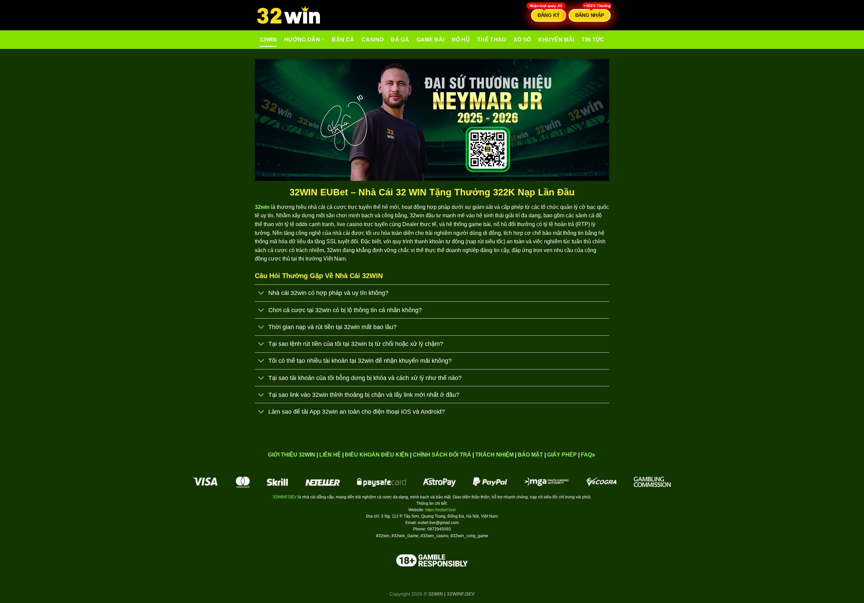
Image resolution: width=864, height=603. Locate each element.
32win (268, 40)
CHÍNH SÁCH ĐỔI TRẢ (442, 455)
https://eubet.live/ (440, 510)
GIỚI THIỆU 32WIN (291, 455)
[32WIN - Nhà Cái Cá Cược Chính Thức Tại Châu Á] (288, 15)
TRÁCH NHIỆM (494, 455)
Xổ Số (522, 40)
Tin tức (593, 40)
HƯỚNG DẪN (302, 40)
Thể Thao (491, 40)
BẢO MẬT (530, 455)
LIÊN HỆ (330, 455)
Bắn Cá (343, 40)
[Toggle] (261, 293)
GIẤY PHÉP (562, 455)
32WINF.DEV (285, 497)
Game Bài (430, 40)
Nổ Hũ (461, 40)
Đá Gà (400, 40)
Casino (372, 40)
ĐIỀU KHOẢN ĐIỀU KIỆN (377, 455)
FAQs (588, 455)
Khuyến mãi (556, 40)
